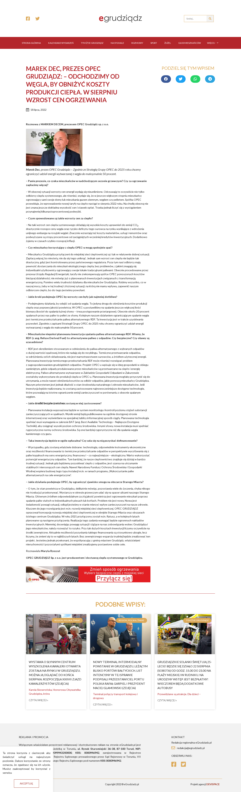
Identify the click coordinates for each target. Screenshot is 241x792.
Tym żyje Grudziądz (92, 43)
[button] (26, 783)
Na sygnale (117, 43)
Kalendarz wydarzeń (61, 43)
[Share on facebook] (166, 79)
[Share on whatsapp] (195, 79)
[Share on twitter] (181, 79)
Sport (153, 43)
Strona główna (31, 43)
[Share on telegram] (210, 79)
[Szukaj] (210, 18)
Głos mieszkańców (189, 43)
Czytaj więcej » (38, 700)
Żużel (167, 43)
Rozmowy (137, 43)
